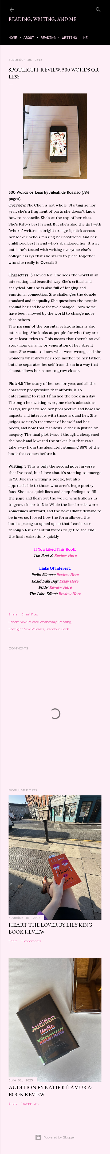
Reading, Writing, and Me (42, 19)
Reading (48, 38)
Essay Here (68, 581)
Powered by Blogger (59, 1137)
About (28, 38)
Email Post (29, 614)
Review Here (65, 555)
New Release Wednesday (38, 622)
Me (85, 38)
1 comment (30, 1104)
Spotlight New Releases (26, 629)
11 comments (31, 941)
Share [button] (13, 614)
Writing (69, 38)
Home (13, 38)
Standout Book (57, 629)
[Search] (98, 8)
